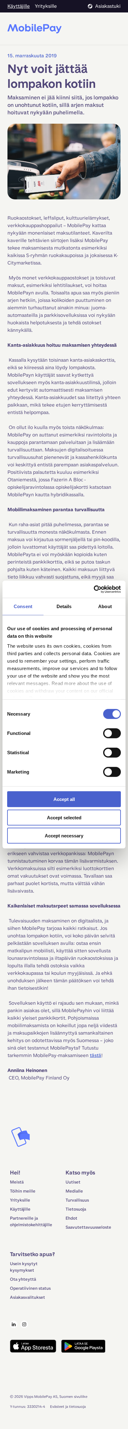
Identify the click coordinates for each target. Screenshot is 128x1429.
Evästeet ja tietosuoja (68, 1406)
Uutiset (73, 1182)
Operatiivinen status (30, 1288)
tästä (95, 1055)
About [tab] (105, 606)
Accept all (64, 799)
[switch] (112, 733)
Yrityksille (20, 1200)
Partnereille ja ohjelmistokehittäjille (31, 1221)
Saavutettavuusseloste (88, 1227)
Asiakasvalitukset (27, 1297)
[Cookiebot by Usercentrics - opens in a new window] (93, 589)
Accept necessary (64, 835)
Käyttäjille (20, 1209)
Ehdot (71, 1218)
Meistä (17, 1182)
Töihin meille (22, 1191)
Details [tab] (64, 606)
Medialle (74, 1191)
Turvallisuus (77, 1200)
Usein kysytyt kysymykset (24, 1267)
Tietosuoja (76, 1209)
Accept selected (64, 817)
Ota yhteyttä (23, 1279)
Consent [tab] (23, 606)
